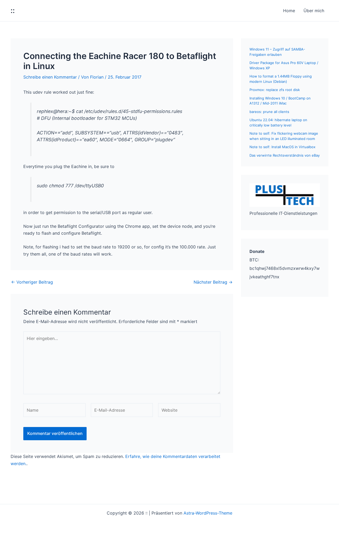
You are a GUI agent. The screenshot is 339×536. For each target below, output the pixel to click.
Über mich (314, 10)
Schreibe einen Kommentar (50, 77)
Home (289, 10)
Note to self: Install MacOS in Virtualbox (282, 147)
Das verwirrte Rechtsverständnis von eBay (284, 155)
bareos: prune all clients (269, 112)
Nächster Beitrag (213, 282)
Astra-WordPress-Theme (208, 513)
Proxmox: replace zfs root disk (274, 90)
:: (13, 10)
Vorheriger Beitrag (32, 282)
